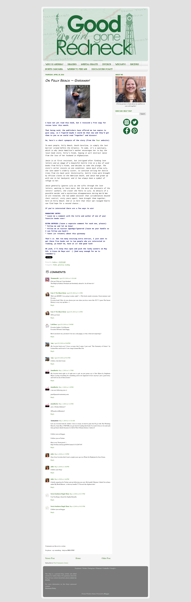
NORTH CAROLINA (54, 69)
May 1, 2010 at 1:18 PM (66, 387)
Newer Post (50, 558)
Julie (52, 454)
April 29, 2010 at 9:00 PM (62, 343)
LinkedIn (106, 568)
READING (72, 64)
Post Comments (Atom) (61, 563)
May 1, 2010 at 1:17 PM (66, 370)
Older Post (106, 558)
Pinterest (99, 568)
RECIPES (134, 64)
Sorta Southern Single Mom (60, 494)
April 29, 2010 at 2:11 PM (75, 293)
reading (67, 265)
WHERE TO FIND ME (77, 69)
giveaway (61, 265)
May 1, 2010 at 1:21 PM (66, 404)
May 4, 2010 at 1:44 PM (61, 479)
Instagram (91, 568)
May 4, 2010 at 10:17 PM (77, 494)
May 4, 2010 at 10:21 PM (77, 506)
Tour (98, 140)
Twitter (84, 568)
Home (78, 558)
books (55, 265)
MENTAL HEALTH (89, 64)
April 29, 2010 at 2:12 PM (75, 312)
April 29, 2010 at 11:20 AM (67, 278)
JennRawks (54, 370)
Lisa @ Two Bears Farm (58, 293)
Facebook (78, 568)
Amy (52, 343)
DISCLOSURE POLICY (102, 69)
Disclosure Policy (50, 588)
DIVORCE (106, 64)
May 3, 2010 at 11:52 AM (67, 421)
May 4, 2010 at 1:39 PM (61, 454)
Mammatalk (55, 278)
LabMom (54, 324)
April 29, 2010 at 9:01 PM (62, 358)
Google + (113, 568)
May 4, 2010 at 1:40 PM (61, 467)
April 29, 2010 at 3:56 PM (65, 324)
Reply (52, 286)
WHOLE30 (121, 64)
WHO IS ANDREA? (54, 64)
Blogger (106, 594)
